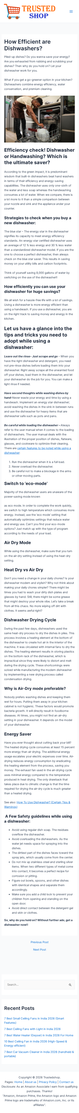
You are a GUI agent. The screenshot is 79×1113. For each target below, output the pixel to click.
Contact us (66, 1082)
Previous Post (40, 942)
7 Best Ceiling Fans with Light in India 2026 (32, 1029)
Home (18, 1082)
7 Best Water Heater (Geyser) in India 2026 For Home (38, 1035)
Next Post (39, 949)
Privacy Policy (48, 1082)
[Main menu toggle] (71, 11)
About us (30, 1082)
